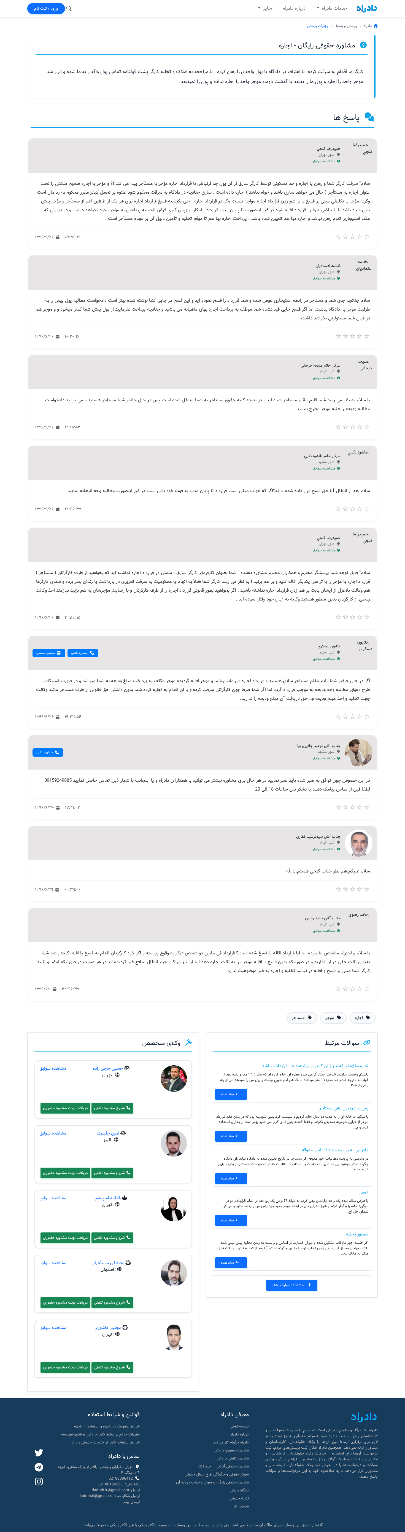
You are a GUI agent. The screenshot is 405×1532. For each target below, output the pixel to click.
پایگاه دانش (239, 1490)
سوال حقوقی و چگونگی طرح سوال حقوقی (217, 1474)
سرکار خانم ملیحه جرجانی (321, 366)
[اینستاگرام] (38, 1482)
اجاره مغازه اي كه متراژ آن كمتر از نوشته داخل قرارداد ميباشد (315, 1066)
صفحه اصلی (239, 1426)
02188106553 (110, 1484)
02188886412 (121, 1478)
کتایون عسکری (329, 646)
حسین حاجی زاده (108, 1068)
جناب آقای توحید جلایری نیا (319, 746)
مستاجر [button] (299, 1018)
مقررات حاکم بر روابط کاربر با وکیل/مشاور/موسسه (100, 1434)
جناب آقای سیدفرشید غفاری (318, 837)
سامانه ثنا (241, 1506)
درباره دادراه (294, 8)
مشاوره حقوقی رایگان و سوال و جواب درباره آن (212, 1482)
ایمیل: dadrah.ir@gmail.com (116, 1490)
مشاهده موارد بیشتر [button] (288, 1285)
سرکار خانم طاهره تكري (322, 456)
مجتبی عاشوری (107, 1327)
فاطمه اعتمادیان (328, 266)
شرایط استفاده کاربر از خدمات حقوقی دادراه (106, 1442)
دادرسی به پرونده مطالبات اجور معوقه (335, 1150)
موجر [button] (330, 1018)
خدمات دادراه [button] (333, 8)
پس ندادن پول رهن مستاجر (343, 1108)
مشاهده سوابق (324, 161)
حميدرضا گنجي (329, 149)
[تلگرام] (38, 1468)
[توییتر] (38, 1453)
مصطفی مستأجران (107, 1262)
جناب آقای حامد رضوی (323, 918)
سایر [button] (267, 8)
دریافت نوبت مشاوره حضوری (65, 1108)
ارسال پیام (131, 1502)
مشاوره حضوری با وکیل (231, 1450)
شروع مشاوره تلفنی (110, 1108)
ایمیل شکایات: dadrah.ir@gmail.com (109, 1496)
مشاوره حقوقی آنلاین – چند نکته (223, 1466)
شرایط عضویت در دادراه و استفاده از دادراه (107, 1426)
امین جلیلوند (107, 1133)
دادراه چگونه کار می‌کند (231, 1442)
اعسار (363, 1192)
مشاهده (228, 1094)
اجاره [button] (359, 1018)
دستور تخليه (357, 1234)
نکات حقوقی (239, 1498)
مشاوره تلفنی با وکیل (232, 1458)
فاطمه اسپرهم (108, 1198)
